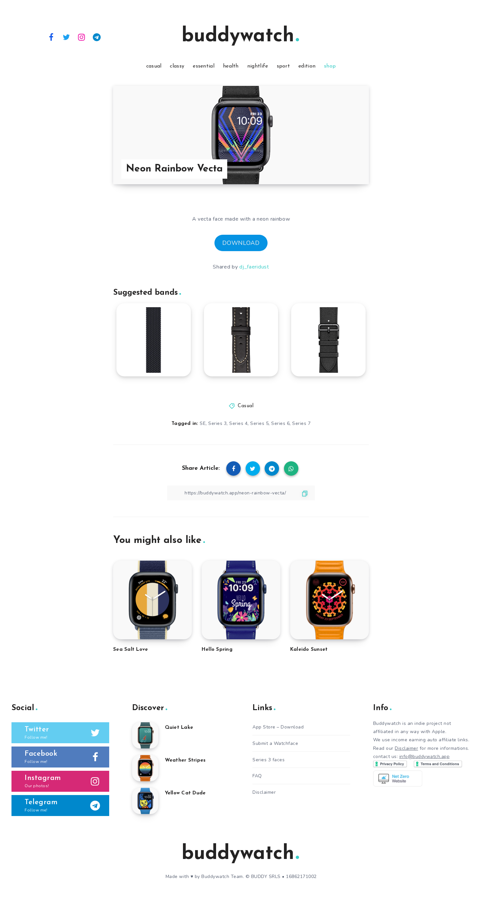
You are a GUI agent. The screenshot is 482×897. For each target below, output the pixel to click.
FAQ (257, 776)
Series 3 (217, 423)
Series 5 (259, 423)
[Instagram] (81, 37)
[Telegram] (97, 37)
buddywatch (238, 36)
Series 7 (301, 423)
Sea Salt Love (130, 649)
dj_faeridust (254, 266)
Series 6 (280, 423)
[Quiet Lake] (145, 735)
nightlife (257, 66)
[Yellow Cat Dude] (145, 801)
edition (306, 66)
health (231, 66)
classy (177, 66)
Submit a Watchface (275, 743)
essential (203, 66)
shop (330, 66)
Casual (245, 406)
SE (203, 423)
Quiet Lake (179, 727)
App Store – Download (278, 727)
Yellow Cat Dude (185, 793)
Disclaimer (264, 792)
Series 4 (238, 423)
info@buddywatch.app (424, 756)
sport (283, 66)
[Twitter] (66, 37)
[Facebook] (51, 37)
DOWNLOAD (241, 243)
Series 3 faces (268, 760)
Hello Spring (217, 649)
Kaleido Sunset (309, 649)
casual (154, 66)
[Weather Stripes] (145, 768)
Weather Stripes (185, 760)
